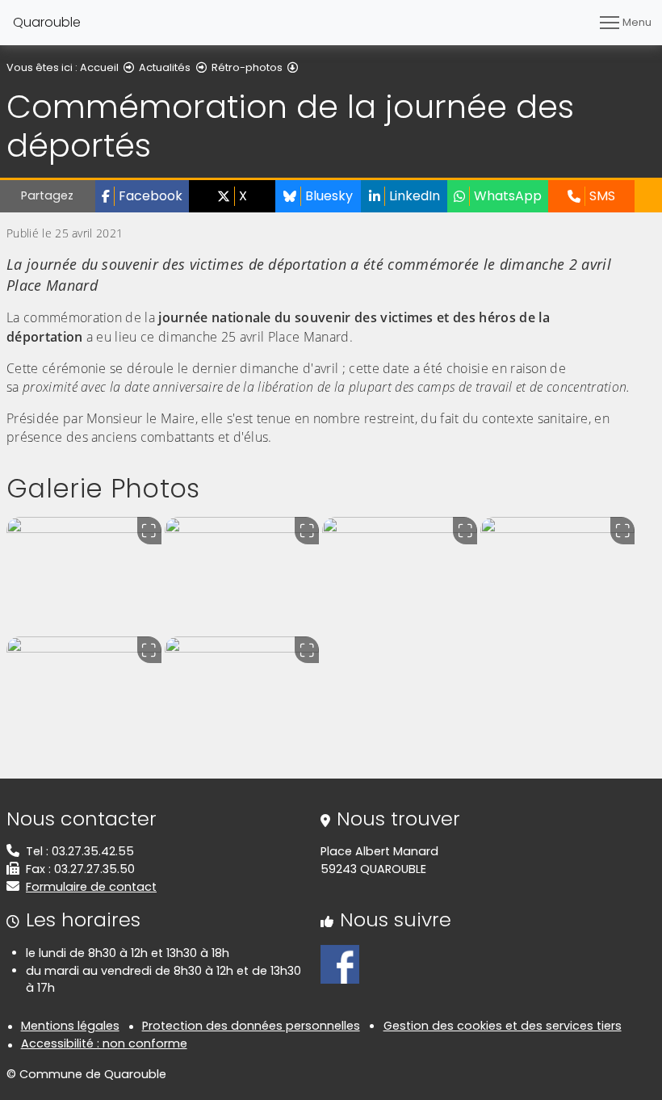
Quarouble (47, 22)
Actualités (165, 67)
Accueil (99, 67)
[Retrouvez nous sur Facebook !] (340, 963)
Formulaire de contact (91, 887)
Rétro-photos (247, 67)
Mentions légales (70, 1026)
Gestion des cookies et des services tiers (502, 1026)
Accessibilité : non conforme (104, 1043)
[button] (142, 196)
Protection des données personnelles (251, 1026)
